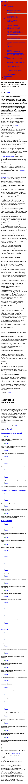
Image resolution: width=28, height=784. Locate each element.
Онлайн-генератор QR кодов (14, 70)
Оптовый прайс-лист (12, 20)
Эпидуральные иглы (12, 34)
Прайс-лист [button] (7, 19)
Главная (6, 4)
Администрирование (12, 74)
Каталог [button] (6, 29)
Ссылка (9, 392)
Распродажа (10, 21)
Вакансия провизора (12, 17)
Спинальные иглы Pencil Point (15, 32)
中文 (5, 78)
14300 (8, 92)
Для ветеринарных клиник (14, 10)
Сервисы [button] (6, 57)
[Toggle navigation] (7, 1)
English (5, 77)
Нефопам (9, 50)
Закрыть (3, 421)
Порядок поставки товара (13, 27)
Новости (4, 629)
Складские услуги (11, 12)
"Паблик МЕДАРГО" (8, 429)
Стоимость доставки (12, 25)
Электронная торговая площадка (15, 62)
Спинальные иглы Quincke (14, 31)
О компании (10, 6)
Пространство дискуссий (11, 433)
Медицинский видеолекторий (13, 491)
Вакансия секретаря (12, 16)
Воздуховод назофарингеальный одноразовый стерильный (15, 55)
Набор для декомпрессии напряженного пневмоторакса (15, 52)
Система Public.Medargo (13, 66)
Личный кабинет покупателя (14, 58)
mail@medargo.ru (15, 753)
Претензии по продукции (13, 28)
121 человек (16, 125)
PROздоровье (17, 425)
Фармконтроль (8, 76)
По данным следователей (7, 156)
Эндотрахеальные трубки (13, 38)
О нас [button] (5, 5)
